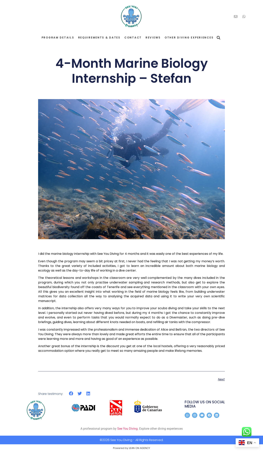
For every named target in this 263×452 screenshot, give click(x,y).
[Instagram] (194, 415)
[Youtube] (202, 415)
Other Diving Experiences (189, 37)
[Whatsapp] (187, 415)
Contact (133, 37)
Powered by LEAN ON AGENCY (131, 448)
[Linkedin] (216, 415)
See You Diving (127, 428)
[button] (218, 38)
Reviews (153, 37)
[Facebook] (209, 415)
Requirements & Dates (99, 37)
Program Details (58, 37)
